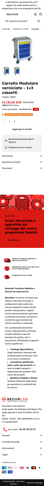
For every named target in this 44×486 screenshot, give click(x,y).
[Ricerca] (38, 21)
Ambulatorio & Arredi (20, 29)
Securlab (12, 14)
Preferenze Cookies (9, 462)
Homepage (6, 29)
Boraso (40, 483)
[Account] (35, 14)
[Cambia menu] (3, 14)
